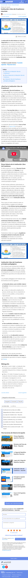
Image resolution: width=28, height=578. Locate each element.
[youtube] (6, 567)
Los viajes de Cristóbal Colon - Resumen (12, 415)
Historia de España (15, 5)
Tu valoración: (13, 533)
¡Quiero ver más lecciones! (14, 503)
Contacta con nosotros (6, 574)
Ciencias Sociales (4, 5)
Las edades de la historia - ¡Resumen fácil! (13, 422)
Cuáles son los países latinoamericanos (12, 424)
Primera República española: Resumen (19, 437)
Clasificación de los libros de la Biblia (11, 410)
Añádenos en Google (21, 36)
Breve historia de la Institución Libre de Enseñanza (14, 76)
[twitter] (3, 567)
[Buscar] (26, 2)
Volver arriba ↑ (14, 559)
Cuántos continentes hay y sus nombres (12, 420)
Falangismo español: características (19, 478)
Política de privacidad (6, 576)
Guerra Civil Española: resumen (20, 494)
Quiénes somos (19, 572)
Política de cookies (15, 576)
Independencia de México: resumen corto (12, 412)
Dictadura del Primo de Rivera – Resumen (20, 445)
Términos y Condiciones (16, 574)
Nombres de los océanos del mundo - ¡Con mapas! (13, 428)
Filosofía (20, 402)
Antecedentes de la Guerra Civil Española (19, 486)
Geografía (7, 402)
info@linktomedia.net (7, 550)
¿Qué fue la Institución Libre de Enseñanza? (12, 72)
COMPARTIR (21, 2)
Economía (14, 402)
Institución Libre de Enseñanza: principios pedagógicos (12, 80)
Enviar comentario (20, 539)
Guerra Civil (12, 126)
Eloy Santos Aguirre (8, 14)
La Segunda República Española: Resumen (20, 453)
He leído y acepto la (8, 539)
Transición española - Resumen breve (12, 64)
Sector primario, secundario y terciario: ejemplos (14, 417)
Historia (9, 5)
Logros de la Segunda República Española (20, 461)
